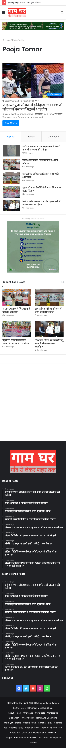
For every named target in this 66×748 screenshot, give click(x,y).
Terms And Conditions (46, 718)
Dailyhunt (52, 732)
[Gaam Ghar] (17, 12)
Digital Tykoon (52, 703)
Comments (54, 136)
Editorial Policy (45, 722)
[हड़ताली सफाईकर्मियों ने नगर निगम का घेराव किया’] (11, 192)
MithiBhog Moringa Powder (33, 218)
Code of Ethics (32, 727)
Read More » (11, 123)
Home (7, 40)
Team (18, 713)
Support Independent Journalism (21, 737)
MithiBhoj (31, 708)
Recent (31, 136)
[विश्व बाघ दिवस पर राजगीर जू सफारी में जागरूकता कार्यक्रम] (11, 205)
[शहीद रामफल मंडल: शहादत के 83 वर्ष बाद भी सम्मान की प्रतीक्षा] (11, 150)
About (11, 713)
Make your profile (12, 722)
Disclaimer (14, 718)
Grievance (28, 713)
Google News (29, 722)
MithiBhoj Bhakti (45, 708)
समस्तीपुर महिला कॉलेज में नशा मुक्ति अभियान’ (24, 2)
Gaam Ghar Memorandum (34, 732)
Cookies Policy (16, 727)
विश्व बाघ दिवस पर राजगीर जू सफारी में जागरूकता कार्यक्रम (41, 203)
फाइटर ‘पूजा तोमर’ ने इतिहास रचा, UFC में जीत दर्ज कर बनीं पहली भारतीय (32, 107)
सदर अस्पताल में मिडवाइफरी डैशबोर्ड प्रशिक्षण (16, 310)
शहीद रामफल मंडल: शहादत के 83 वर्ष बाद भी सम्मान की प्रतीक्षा (40, 148)
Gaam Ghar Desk (12, 101)
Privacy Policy (27, 718)
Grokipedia (55, 737)
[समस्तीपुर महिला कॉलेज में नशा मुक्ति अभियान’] (11, 178)
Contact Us (52, 713)
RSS (5, 727)
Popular (10, 136)
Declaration (14, 732)
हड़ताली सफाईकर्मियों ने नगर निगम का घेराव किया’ (15, 342)
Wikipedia (43, 737)
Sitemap (58, 722)
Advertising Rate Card (52, 727)
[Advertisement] (33, 403)
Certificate (40, 713)
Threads (33, 742)
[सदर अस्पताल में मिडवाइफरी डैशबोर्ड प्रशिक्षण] (11, 164)
